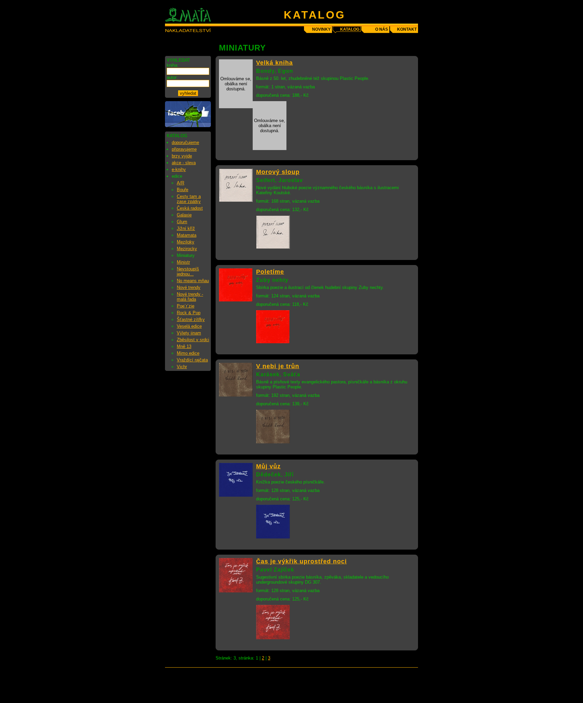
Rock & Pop (188, 312)
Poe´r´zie (185, 306)
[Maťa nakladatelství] (188, 125)
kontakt (407, 29)
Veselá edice (189, 326)
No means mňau (193, 280)
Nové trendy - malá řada (190, 297)
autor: (172, 77)
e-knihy (179, 169)
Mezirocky (187, 248)
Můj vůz (268, 466)
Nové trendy (188, 287)
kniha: (172, 65)
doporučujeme (185, 142)
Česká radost (190, 208)
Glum (182, 221)
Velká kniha (274, 62)
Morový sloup (278, 172)
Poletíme (270, 271)
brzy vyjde (182, 155)
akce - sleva (184, 162)
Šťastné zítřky (191, 319)
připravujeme (184, 149)
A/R (180, 182)
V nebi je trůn (277, 366)
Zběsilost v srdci (193, 339)
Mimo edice (188, 353)
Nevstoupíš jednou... (188, 271)
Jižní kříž (186, 228)
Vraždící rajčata (192, 359)
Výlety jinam (189, 332)
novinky (321, 29)
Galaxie (184, 214)
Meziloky (185, 241)
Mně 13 (184, 346)
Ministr (183, 262)
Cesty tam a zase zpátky (189, 199)
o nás (381, 29)
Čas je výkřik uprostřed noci (301, 561)
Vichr (182, 366)
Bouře (182, 189)
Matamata (186, 235)
